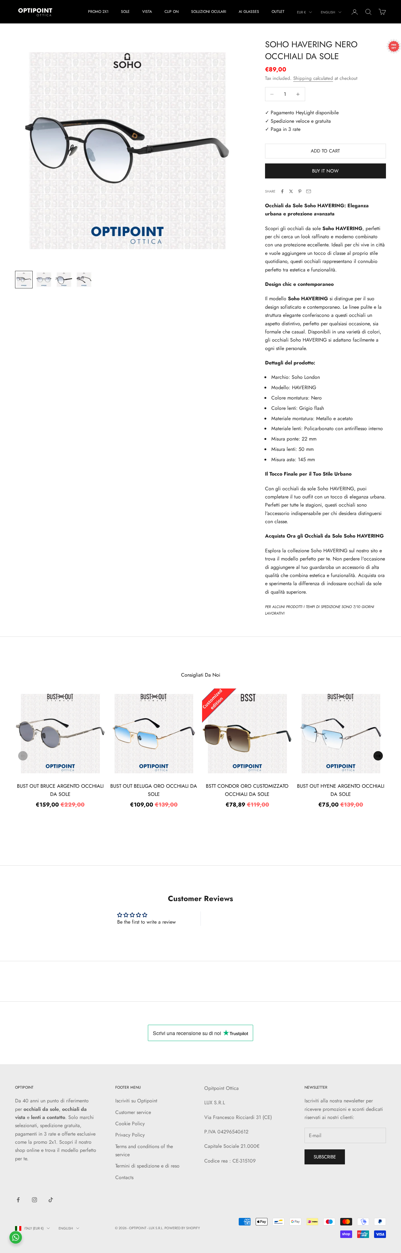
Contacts (124, 1177)
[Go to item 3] (64, 279)
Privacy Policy (130, 1134)
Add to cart (325, 150)
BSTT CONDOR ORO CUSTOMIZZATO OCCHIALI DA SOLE (247, 790)
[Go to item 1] (24, 279)
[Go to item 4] (84, 279)
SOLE (125, 11)
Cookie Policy (130, 1123)
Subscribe (325, 1156)
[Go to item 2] (44, 279)
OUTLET (278, 11)
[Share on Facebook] (282, 191)
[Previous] (23, 756)
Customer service (133, 1112)
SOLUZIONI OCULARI (208, 11)
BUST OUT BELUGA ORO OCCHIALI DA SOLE (153, 790)
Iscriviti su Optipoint (136, 1100)
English (328, 12)
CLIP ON (171, 11)
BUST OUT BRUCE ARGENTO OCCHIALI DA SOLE (60, 790)
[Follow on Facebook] (18, 1200)
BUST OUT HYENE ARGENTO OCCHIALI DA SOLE (340, 790)
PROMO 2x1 (98, 11)
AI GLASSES (249, 11)
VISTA (147, 11)
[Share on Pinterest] (299, 191)
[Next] (378, 756)
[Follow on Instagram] (34, 1200)
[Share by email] (308, 191)
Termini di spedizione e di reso (147, 1165)
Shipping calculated (313, 78)
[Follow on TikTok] (51, 1200)
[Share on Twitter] (291, 191)
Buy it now (325, 171)
